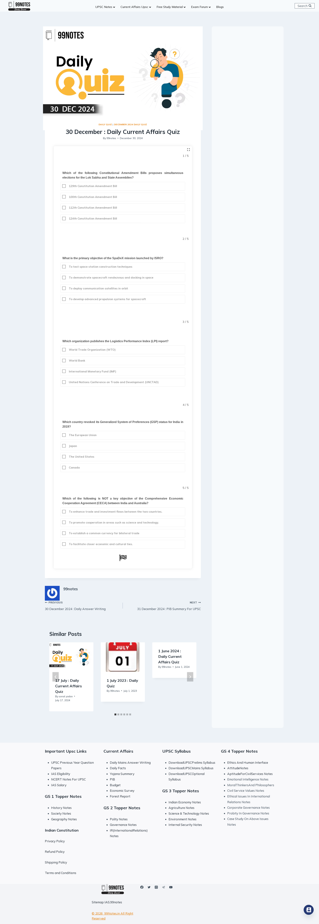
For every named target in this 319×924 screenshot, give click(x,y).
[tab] (115, 714)
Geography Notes (64, 819)
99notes (111, 138)
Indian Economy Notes (185, 802)
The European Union (82, 435)
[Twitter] (149, 887)
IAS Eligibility (60, 774)
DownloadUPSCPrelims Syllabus (192, 762)
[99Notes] (19, 6)
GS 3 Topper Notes (180, 790)
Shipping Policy (56, 862)
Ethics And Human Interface (247, 762)
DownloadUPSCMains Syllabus (191, 768)
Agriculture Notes (181, 808)
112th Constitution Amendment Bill (92, 207)
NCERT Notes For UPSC (69, 779)
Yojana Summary (122, 774)
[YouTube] (171, 887)
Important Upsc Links (66, 751)
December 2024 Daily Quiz (130, 124)
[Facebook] (142, 887)
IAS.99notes (113, 902)
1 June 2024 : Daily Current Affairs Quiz (170, 656)
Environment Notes (182, 819)
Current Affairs (118, 751)
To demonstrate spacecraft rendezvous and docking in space (110, 277)
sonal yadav (66, 696)
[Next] (190, 677)
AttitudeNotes (237, 768)
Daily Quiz (105, 124)
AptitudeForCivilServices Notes (250, 774)
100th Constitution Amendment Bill (92, 197)
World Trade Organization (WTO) (92, 349)
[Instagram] (156, 887)
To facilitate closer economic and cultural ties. (100, 544)
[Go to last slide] (55, 677)
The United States (81, 456)
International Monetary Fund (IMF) (92, 371)
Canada (74, 467)
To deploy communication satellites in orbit (98, 288)
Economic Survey (122, 790)
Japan (72, 446)
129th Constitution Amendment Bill (92, 186)
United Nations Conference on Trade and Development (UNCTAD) (113, 382)
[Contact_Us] (309, 910)
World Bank (76, 360)
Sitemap (98, 902)
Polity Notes (119, 819)
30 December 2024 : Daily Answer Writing (75, 606)
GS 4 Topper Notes (239, 751)
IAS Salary (58, 785)
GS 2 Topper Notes (122, 807)
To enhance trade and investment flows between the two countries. (115, 511)
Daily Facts (118, 768)
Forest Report (120, 796)
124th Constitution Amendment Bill (92, 218)
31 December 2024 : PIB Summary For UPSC (169, 606)
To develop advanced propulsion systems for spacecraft (107, 299)
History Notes (61, 808)
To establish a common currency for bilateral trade (103, 533)
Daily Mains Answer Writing (130, 762)
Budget (115, 785)
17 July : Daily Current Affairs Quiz (68, 686)
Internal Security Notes (185, 825)
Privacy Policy (55, 841)
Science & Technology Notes (189, 813)
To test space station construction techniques (100, 266)
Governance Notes (123, 825)
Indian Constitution (62, 830)
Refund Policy (55, 852)
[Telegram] (163, 887)
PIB (112, 779)
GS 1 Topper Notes (63, 796)
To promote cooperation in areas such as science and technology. (113, 522)
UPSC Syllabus (176, 751)
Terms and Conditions (60, 873)
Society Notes (61, 813)
